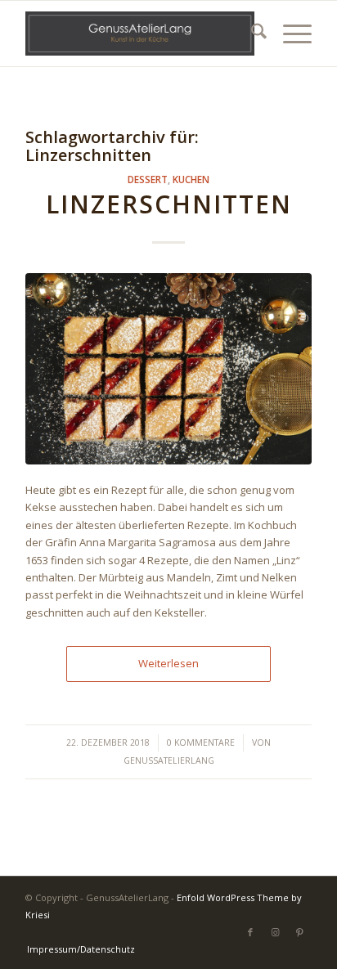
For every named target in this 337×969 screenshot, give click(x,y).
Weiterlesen (168, 663)
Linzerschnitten (169, 204)
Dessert (148, 179)
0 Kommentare (201, 742)
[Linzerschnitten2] (168, 368)
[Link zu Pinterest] (299, 932)
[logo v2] (139, 33)
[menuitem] (251, 33)
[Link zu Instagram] (275, 932)
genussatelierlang (169, 760)
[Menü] (289, 33)
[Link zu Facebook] (250, 932)
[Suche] (251, 33)
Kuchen (191, 179)
